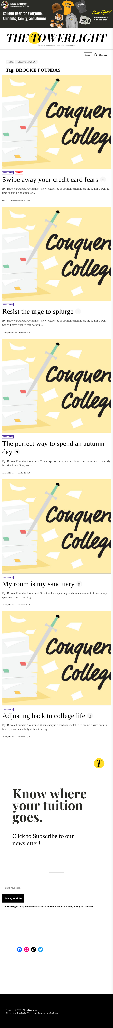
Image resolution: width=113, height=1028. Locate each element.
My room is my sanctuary (38, 584)
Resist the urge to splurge (37, 311)
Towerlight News (8, 333)
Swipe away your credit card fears (50, 179)
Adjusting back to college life (43, 716)
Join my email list (13, 898)
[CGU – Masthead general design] (56, 1)
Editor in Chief (7, 200)
